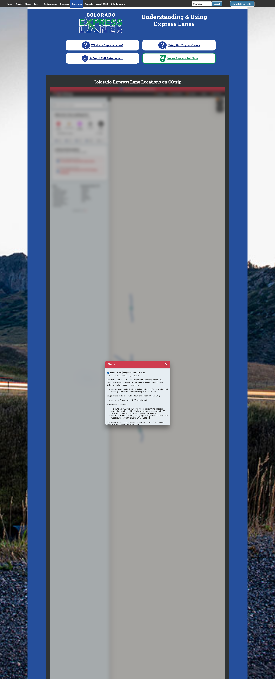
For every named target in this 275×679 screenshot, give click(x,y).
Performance (50, 4)
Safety (37, 4)
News (28, 4)
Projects (89, 4)
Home (9, 4)
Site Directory (118, 4)
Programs (77, 4)
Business (64, 4)
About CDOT (102, 4)
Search (217, 4)
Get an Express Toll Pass (182, 58)
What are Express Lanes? (107, 45)
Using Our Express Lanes (184, 45)
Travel (19, 4)
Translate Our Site (242, 3)
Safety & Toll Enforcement (106, 58)
